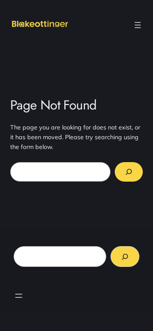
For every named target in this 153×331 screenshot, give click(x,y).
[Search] (129, 172)
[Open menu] (138, 25)
